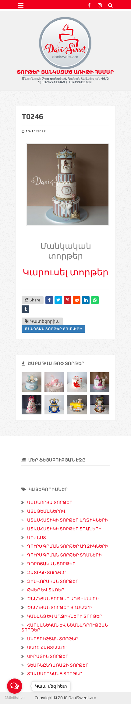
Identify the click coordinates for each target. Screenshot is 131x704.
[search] (110, 5)
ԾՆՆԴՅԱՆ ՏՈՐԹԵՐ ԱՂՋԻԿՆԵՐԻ (63, 598)
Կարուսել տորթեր (65, 272)
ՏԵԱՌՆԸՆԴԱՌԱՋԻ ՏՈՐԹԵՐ (58, 665)
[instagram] (99, 5)
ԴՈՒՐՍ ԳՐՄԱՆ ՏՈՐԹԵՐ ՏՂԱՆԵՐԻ (64, 555)
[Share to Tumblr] (25, 309)
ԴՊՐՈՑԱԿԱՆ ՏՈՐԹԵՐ (51, 563)
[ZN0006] (100, 405)
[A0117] (77, 382)
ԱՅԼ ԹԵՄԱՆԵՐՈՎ (46, 511)
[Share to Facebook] (49, 300)
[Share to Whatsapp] (95, 300)
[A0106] (54, 382)
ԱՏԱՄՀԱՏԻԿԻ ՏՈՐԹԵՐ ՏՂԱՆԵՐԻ (64, 528)
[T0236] (77, 405)
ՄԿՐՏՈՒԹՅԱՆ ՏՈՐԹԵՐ (52, 638)
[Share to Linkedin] (86, 300)
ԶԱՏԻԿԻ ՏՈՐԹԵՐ (46, 572)
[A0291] (31, 405)
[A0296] (100, 382)
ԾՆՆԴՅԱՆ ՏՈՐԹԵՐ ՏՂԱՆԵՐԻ (53, 329)
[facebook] (89, 5)
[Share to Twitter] (58, 300)
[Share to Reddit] (76, 300)
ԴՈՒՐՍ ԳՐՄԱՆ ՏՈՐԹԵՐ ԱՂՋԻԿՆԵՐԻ (67, 546)
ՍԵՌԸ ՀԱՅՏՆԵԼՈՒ (47, 647)
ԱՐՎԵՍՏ (36, 537)
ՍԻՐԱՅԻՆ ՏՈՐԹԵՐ (48, 656)
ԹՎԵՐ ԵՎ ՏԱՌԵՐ (45, 589)
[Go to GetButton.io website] (14, 698)
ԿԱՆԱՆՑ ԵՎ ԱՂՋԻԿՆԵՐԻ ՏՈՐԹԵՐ (64, 616)
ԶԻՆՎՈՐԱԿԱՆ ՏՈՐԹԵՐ (53, 581)
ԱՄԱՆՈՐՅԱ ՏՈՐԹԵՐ (50, 502)
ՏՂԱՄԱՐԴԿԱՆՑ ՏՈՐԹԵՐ (54, 673)
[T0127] (54, 405)
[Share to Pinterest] (67, 300)
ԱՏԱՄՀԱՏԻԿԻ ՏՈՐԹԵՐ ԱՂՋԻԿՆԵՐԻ (67, 520)
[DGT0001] (31, 382)
